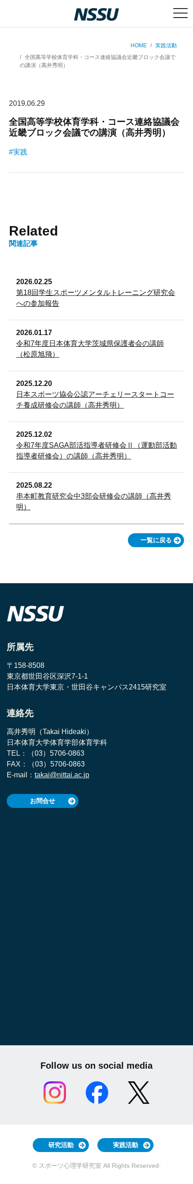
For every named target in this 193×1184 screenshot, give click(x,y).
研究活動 (61, 1144)
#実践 (18, 152)
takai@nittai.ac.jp (62, 775)
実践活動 (166, 45)
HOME (139, 45)
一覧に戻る (156, 540)
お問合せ (42, 800)
